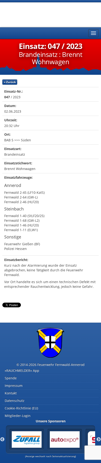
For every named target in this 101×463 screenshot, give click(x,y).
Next (98, 439)
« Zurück (10, 82)
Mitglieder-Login (18, 415)
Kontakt (11, 393)
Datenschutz (14, 400)
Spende (11, 378)
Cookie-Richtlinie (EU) (21, 408)
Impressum (14, 385)
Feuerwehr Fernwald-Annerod (30, 14)
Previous (2, 439)
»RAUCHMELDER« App (22, 370)
